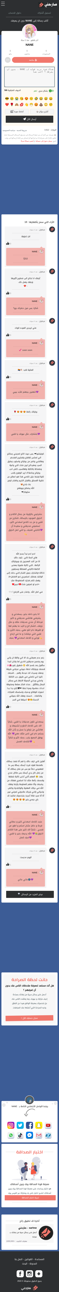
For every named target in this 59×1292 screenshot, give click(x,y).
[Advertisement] (29, 179)
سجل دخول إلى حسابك (44, 141)
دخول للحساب (14, 13)
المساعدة (39, 1259)
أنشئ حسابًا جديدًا (27, 141)
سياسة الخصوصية (9, 130)
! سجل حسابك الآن (29, 1018)
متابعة (31, 60)
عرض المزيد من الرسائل (31, 894)
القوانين (28, 1259)
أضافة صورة (18, 111)
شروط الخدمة (21, 130)
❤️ (7, 105)
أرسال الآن (31, 119)
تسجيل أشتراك (44, 13)
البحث (24, 1263)
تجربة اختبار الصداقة (30, 1198)
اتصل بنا (18, 1259)
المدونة (33, 1263)
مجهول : (37, 229)
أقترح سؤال (42, 111)
